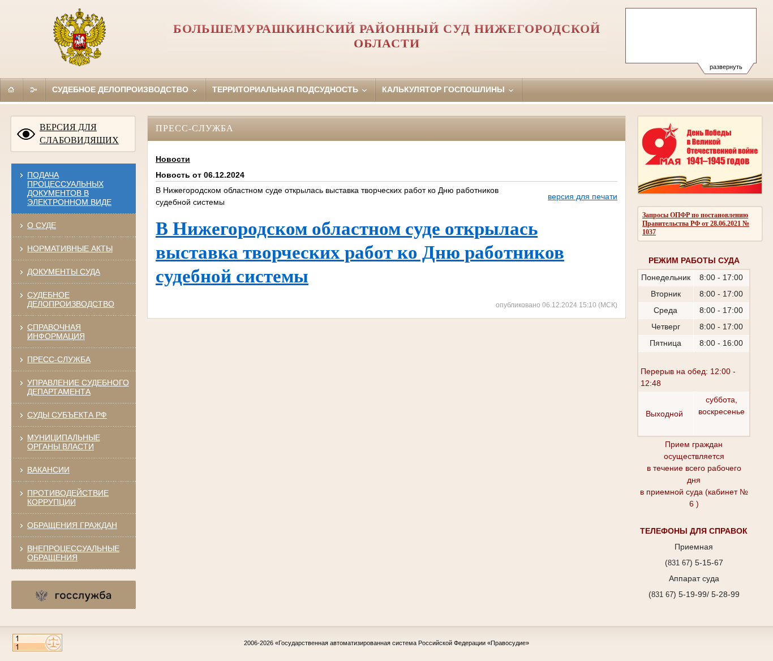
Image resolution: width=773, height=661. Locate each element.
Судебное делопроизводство (121, 89)
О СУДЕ (41, 225)
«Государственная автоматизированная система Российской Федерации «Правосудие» (402, 642)
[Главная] (11, 89)
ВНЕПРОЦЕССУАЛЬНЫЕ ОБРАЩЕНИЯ (73, 553)
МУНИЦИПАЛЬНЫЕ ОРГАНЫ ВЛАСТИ (63, 442)
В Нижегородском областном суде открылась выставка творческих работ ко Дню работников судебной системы (360, 252)
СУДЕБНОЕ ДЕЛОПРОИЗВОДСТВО (70, 299)
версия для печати (582, 196)
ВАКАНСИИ (48, 469)
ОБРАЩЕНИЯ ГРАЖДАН (72, 525)
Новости (173, 159)
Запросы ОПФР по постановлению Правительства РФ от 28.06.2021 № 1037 (695, 223)
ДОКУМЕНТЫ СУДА (63, 271)
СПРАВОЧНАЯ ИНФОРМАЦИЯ (56, 332)
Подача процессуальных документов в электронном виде (69, 188)
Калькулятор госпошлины (444, 89)
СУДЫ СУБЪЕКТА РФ (67, 414)
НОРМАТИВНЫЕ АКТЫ (70, 248)
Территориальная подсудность (286, 89)
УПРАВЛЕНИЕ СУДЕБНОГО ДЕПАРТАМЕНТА (78, 387)
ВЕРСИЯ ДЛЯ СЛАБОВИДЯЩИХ (79, 133)
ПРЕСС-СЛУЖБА (59, 359)
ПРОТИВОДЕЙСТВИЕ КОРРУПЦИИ (68, 497)
